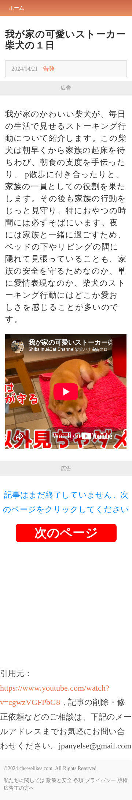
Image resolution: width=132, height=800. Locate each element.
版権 (122, 780)
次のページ (66, 533)
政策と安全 (59, 780)
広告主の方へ (19, 788)
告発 (49, 68)
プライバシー (100, 780)
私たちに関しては (24, 780)
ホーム (16, 8)
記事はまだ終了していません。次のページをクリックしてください (66, 502)
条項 (78, 780)
